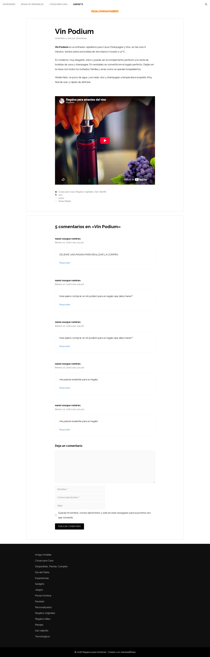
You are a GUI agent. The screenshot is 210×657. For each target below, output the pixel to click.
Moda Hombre (43, 595)
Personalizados (43, 607)
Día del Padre (42, 572)
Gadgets (78, 4)
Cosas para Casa (58, 4)
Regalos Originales (32, 4)
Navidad (39, 601)
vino (60, 195)
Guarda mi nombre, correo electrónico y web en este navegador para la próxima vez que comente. (104, 515)
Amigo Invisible (43, 554)
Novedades (9, 4)
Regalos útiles (42, 618)
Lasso (61, 198)
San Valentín (100, 192)
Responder (64, 263)
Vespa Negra (64, 201)
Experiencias (42, 578)
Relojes (39, 624)
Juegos (39, 589)
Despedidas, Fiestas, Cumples (51, 566)
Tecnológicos (42, 636)
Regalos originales (85, 192)
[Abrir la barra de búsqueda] (206, 4)
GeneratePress (128, 652)
